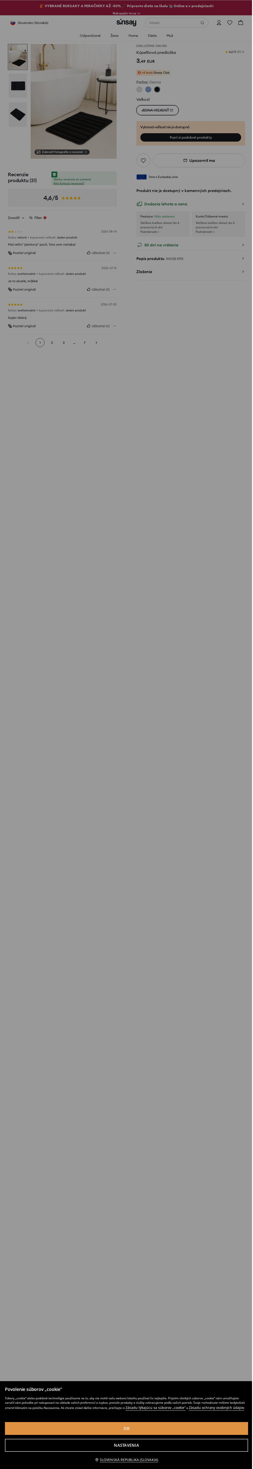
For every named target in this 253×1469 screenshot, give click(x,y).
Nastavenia (126, 1445)
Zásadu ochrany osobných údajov (216, 1407)
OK (126, 1428)
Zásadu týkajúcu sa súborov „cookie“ (156, 1407)
